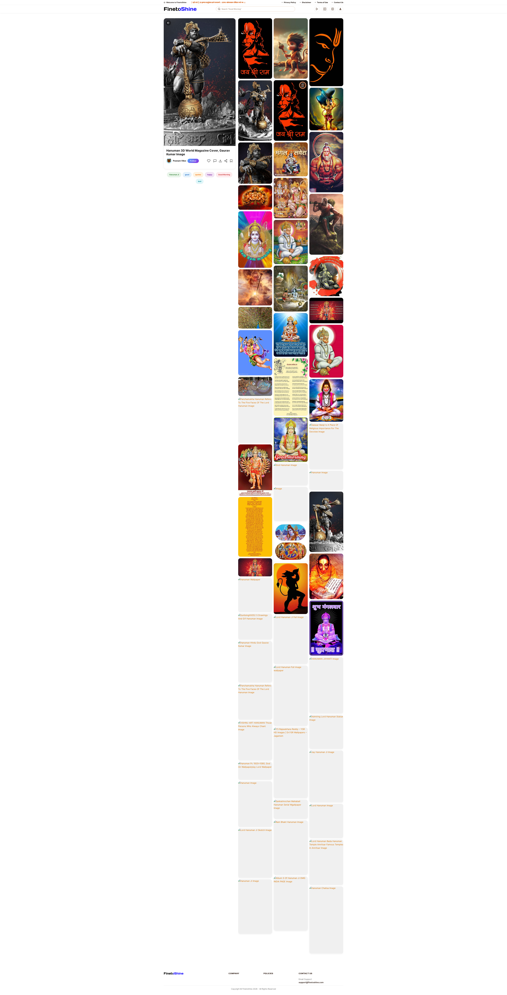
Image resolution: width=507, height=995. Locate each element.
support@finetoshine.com (311, 982)
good (187, 175)
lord (199, 181)
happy (209, 175)
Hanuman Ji (174, 175)
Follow (193, 161)
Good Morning (224, 175)
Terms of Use (322, 2)
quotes (198, 175)
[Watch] (325, 9)
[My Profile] (340, 9)
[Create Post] (332, 9)
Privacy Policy (290, 2)
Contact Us (338, 2)
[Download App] (317, 9)
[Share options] (269, 21)
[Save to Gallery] (269, 26)
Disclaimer (306, 2)
